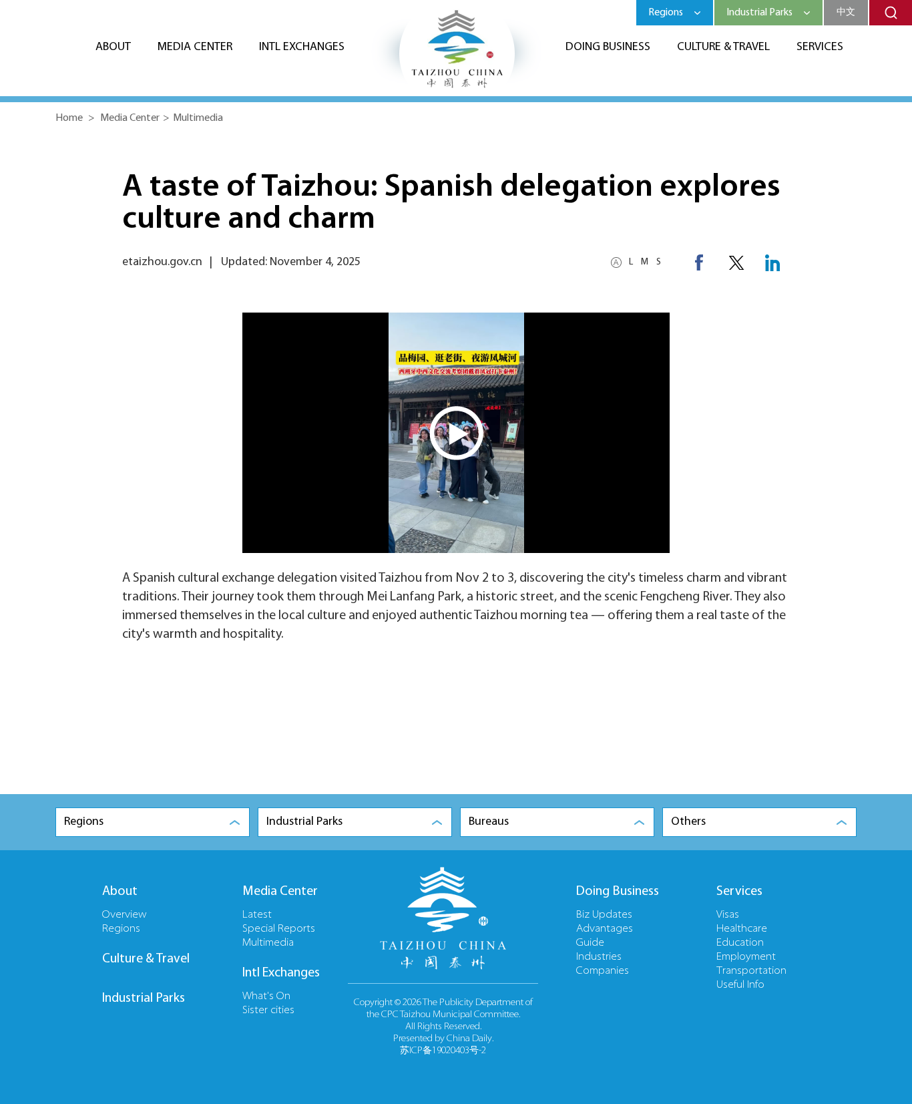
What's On (266, 996)
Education (740, 943)
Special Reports (278, 929)
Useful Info (740, 985)
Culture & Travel (723, 47)
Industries (599, 957)
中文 (846, 12)
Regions (121, 929)
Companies (602, 971)
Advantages (604, 929)
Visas (727, 915)
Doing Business (607, 47)
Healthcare (741, 929)
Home (69, 118)
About (113, 47)
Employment (746, 957)
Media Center (195, 47)
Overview (124, 915)
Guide (590, 943)
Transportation (751, 971)
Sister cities (268, 1010)
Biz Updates (604, 915)
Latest (257, 915)
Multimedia (198, 118)
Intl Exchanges (302, 47)
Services (819, 47)
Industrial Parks (143, 998)
